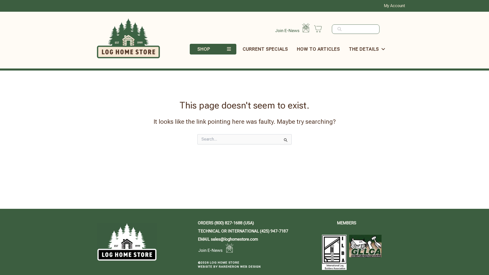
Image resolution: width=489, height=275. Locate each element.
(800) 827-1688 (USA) (226, 223)
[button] (214, 49)
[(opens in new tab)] (334, 252)
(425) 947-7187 (243, 231)
